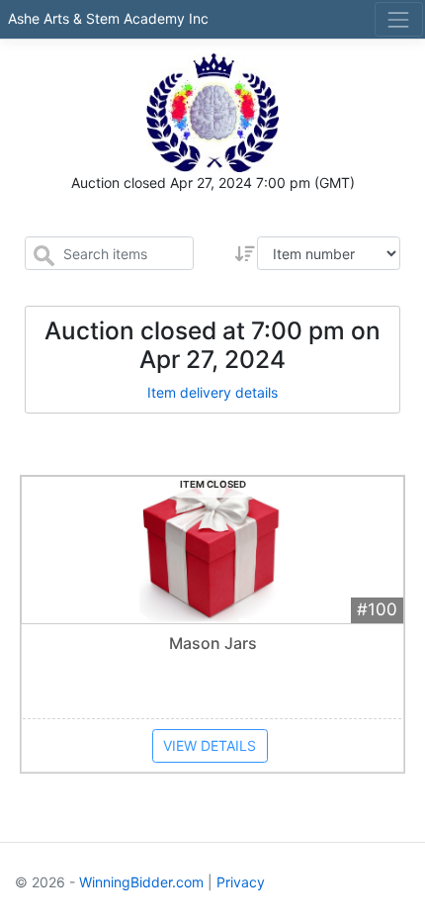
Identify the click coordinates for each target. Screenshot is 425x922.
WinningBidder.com (141, 882)
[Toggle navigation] (399, 19)
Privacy (240, 882)
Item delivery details (212, 392)
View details (209, 745)
